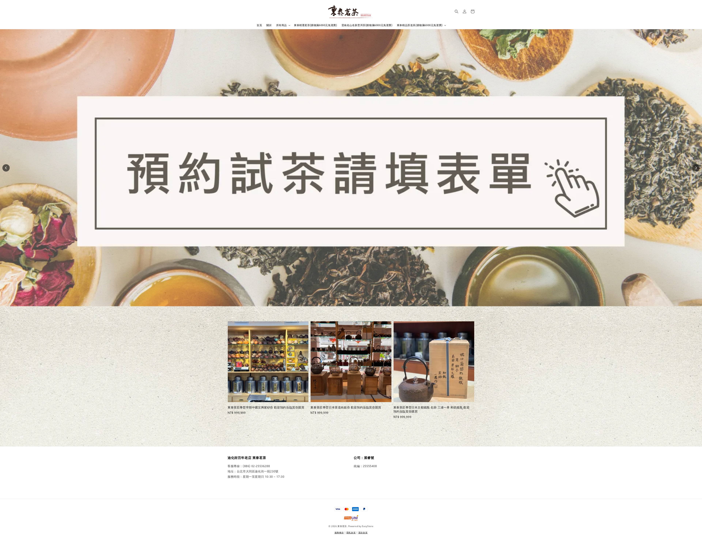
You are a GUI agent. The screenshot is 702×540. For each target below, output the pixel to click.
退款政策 (363, 532)
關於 (269, 25)
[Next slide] (696, 168)
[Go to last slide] (6, 168)
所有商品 (281, 25)
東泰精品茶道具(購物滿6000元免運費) (420, 25)
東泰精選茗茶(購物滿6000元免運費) (315, 25)
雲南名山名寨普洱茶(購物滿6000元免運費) (366, 25)
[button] (456, 11)
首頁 (259, 25)
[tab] (350, 304)
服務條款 (339, 532)
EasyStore (367, 526)
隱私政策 (351, 532)
